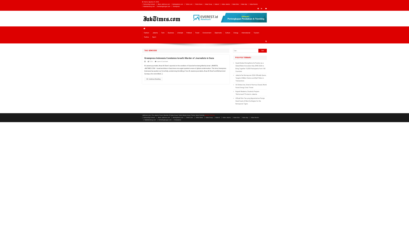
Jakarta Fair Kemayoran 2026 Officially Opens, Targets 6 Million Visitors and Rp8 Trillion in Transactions (250, 78)
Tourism (256, 33)
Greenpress (176, 6)
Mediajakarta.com (177, 4)
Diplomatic (218, 33)
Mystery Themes (210, 115)
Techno (146, 37)
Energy (236, 33)
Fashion (146, 33)
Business (171, 33)
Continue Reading (155, 79)
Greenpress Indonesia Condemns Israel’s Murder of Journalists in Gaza (179, 58)
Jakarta (155, 33)
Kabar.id (217, 4)
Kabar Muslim (254, 4)
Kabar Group (208, 4)
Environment (207, 33)
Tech (162, 33)
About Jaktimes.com (164, 4)
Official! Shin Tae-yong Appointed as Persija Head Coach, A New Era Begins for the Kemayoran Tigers (250, 101)
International (246, 33)
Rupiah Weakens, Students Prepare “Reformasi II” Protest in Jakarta (247, 93)
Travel (197, 33)
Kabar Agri (244, 4)
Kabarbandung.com (149, 6)
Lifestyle (180, 33)
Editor (151, 61)
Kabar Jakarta (226, 4)
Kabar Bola (235, 4)
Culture (227, 33)
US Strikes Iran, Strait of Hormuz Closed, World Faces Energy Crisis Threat (251, 86)
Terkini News (198, 4)
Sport (154, 37)
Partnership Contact (149, 4)
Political (189, 33)
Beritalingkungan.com (163, 6)
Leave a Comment (162, 61)
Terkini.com (189, 4)
